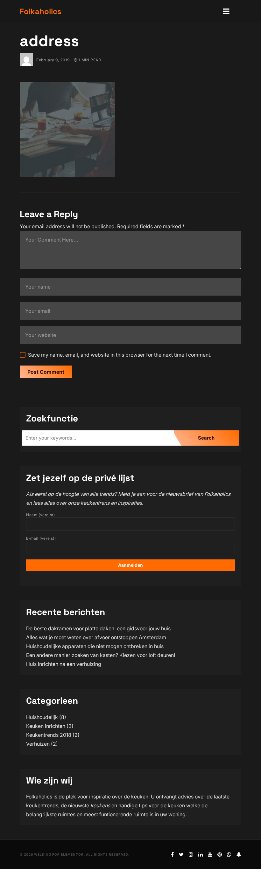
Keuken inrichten (45, 726)
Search (206, 438)
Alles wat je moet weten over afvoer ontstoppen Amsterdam (96, 637)
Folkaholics (40, 11)
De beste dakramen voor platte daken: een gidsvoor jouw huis (98, 628)
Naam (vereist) (40, 514)
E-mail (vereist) (41, 538)
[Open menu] (226, 11)
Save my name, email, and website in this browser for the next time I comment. (119, 355)
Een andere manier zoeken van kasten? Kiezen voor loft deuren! (100, 655)
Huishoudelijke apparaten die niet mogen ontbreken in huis (95, 646)
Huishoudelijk (42, 717)
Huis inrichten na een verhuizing (63, 664)
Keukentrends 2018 (48, 735)
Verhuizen (38, 744)
